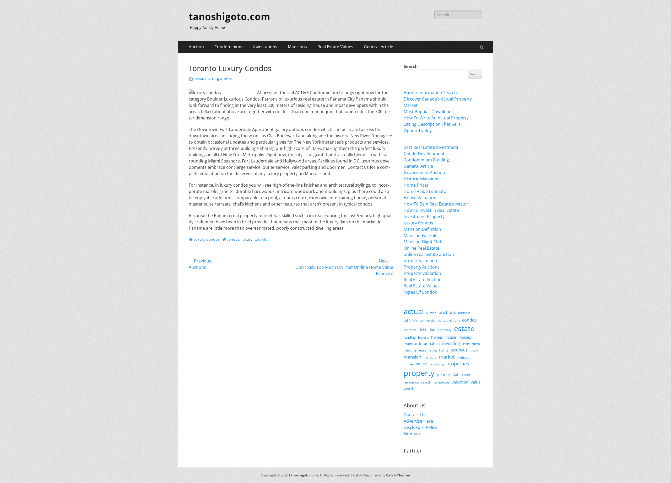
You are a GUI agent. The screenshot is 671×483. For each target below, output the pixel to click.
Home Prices (416, 185)
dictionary (445, 330)
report (465, 374)
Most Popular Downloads (429, 111)
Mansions (297, 47)
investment (471, 344)
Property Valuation (422, 273)
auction (431, 313)
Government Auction (424, 172)
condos (233, 239)
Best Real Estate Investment (431, 147)
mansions (430, 357)
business (464, 313)
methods (463, 357)
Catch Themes (398, 475)
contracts (410, 330)
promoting (436, 364)
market (446, 356)
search (426, 382)
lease (422, 350)
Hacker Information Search (430, 93)
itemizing (410, 350)
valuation (460, 382)
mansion (412, 357)
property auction (420, 261)
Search (411, 66)
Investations (265, 47)
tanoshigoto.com (229, 17)
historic (423, 337)
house (450, 337)
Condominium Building (426, 160)
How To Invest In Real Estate (431, 210)
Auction (196, 47)
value (475, 382)
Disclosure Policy (420, 427)
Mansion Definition (422, 229)
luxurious (459, 350)
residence (411, 382)
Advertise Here (418, 421)
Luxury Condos (206, 239)
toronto (261, 239)
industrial (410, 344)
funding (410, 337)
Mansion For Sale (420, 235)
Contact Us (414, 415)
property (419, 373)
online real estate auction (429, 254)
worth (409, 388)
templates (441, 382)
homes (437, 337)
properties (457, 363)
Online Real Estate (421, 248)
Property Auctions (422, 267)
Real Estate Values (335, 47)
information (429, 343)
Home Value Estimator (426, 191)
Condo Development (424, 153)
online (421, 363)
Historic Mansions (421, 179)
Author (226, 78)
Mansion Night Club (423, 242)
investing (451, 343)
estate (464, 328)
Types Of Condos (420, 292)
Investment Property (424, 216)
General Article (378, 47)
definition (427, 329)
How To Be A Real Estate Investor (436, 204)
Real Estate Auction (423, 279)
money (409, 364)
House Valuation (420, 198)
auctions (447, 312)
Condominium (228, 47)
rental (453, 374)
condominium (449, 320)
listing (433, 350)
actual (414, 311)
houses (464, 337)
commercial (427, 320)
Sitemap (412, 434)
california (410, 320)
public (441, 375)
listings (443, 350)
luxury (246, 239)
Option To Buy (418, 130)
